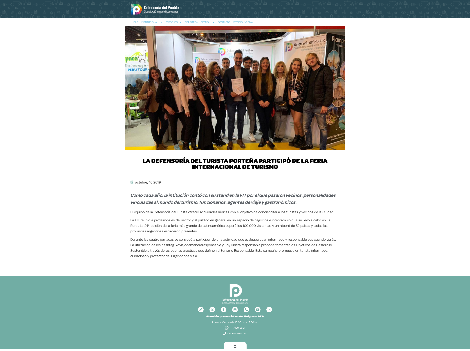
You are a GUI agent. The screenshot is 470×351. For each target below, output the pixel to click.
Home (135, 22)
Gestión (205, 22)
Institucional (149, 22)
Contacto (224, 22)
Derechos (171, 22)
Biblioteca (191, 22)
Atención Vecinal (243, 22)
